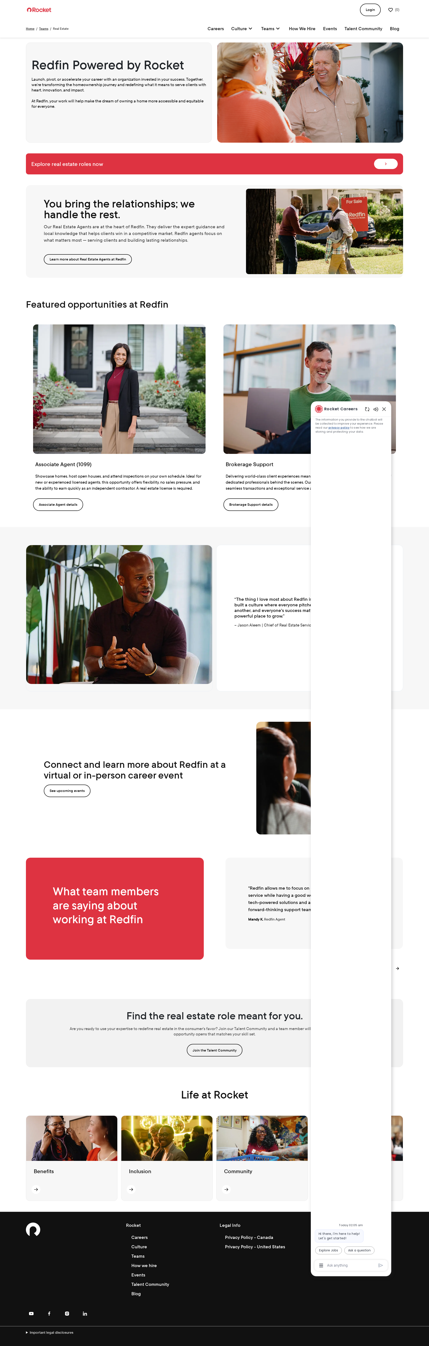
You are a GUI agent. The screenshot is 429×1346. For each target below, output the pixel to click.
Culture (139, 1247)
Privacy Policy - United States (255, 1247)
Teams (43, 29)
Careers (216, 29)
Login (370, 9)
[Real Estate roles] (386, 164)
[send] (381, 1265)
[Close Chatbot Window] (384, 409)
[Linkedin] (85, 1313)
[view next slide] (397, 968)
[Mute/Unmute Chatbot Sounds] (375, 409)
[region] (351, 837)
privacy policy (339, 428)
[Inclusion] (131, 1189)
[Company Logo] (39, 10)
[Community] (226, 1189)
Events (330, 29)
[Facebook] (49, 1313)
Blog (394, 29)
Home (30, 29)
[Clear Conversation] (367, 409)
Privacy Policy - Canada (249, 1237)
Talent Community (363, 29)
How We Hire (302, 29)
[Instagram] (67, 1313)
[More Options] (321, 1265)
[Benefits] (36, 1189)
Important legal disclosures (51, 1332)
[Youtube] (31, 1313)
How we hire (144, 1265)
